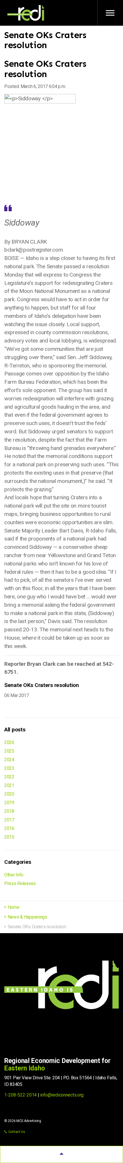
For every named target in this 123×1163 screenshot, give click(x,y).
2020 (9, 794)
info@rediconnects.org (62, 1095)
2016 (9, 828)
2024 (9, 759)
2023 (9, 768)
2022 (9, 777)
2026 (9, 742)
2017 (9, 820)
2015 (9, 837)
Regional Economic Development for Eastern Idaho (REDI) (25, 12)
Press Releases (20, 883)
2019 (9, 802)
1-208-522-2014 (20, 1095)
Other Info (13, 875)
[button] (61, 1154)
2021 (9, 785)
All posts (14, 729)
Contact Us (16, 1132)
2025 (9, 751)
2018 (9, 811)
